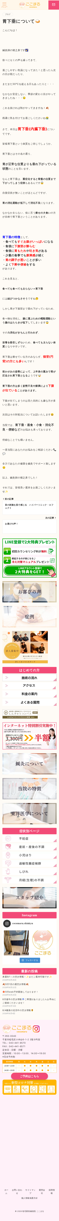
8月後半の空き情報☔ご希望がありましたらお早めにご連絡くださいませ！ (29, 1001)
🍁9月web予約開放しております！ (20, 991)
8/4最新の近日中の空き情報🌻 (18, 1010)
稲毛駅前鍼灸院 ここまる (33, 1211)
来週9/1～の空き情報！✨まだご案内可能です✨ (27, 976)
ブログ (8, 14)
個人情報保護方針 (29, 1198)
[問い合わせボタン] (53, 5)
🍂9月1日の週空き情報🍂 (15, 984)
